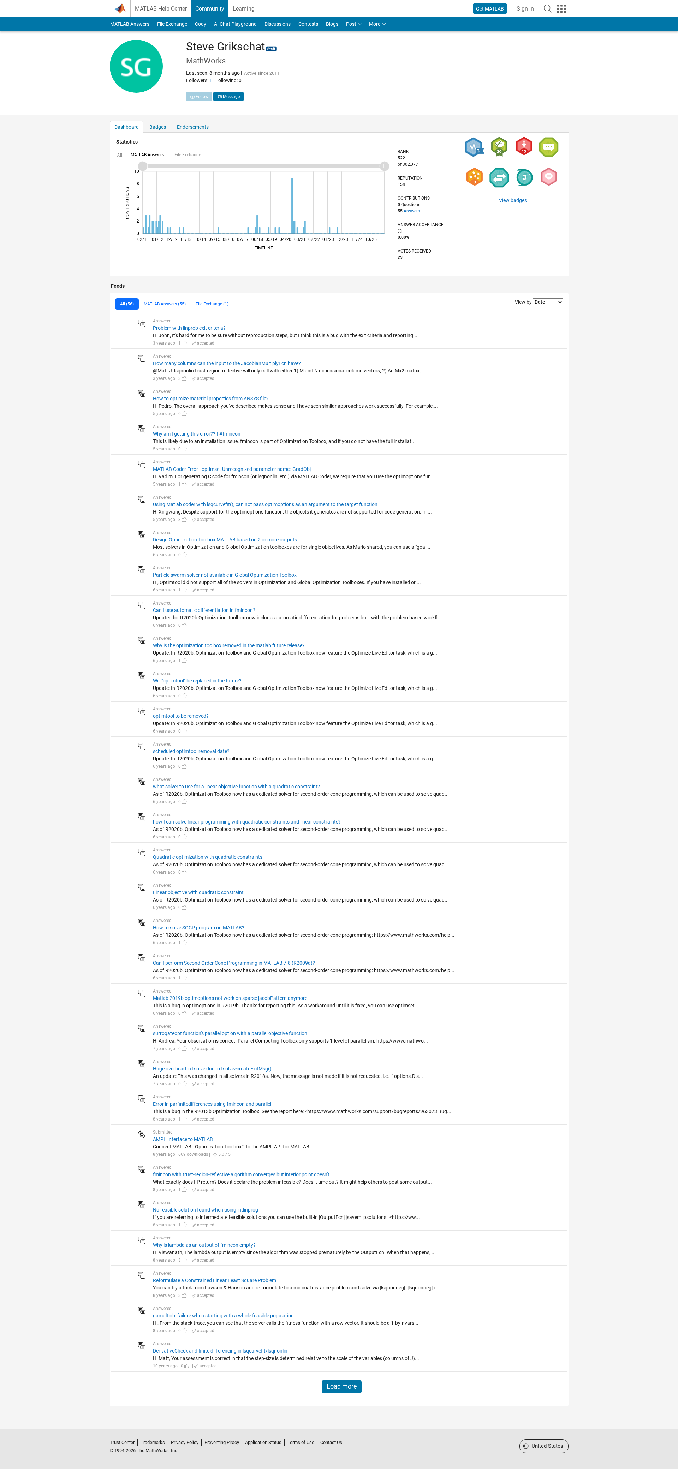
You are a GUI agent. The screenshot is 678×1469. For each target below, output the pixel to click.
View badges (513, 200)
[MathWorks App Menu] (561, 9)
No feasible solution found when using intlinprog (205, 1210)
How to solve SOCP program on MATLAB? (198, 927)
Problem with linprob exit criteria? (189, 328)
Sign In (525, 8)
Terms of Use (300, 1442)
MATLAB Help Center (161, 8)
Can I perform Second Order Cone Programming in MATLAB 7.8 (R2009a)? (234, 963)
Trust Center (122, 1442)
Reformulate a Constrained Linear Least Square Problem (214, 1280)
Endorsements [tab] (193, 127)
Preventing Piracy (221, 1442)
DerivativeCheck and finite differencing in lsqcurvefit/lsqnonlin (220, 1351)
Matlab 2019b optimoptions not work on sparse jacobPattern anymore (230, 998)
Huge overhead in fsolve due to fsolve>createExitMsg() (212, 1069)
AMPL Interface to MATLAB (183, 1139)
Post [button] (351, 24)
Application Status (263, 1442)
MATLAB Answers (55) (165, 304)
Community (209, 8)
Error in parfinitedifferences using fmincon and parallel (212, 1104)
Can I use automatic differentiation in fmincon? (204, 610)
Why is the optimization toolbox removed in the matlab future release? (229, 645)
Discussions (277, 24)
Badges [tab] (157, 127)
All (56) (127, 304)
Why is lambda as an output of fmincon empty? (204, 1245)
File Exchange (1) (212, 304)
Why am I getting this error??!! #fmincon (196, 434)
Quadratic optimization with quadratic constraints (207, 857)
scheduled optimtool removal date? (191, 751)
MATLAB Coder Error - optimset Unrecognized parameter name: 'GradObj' (232, 469)
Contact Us (331, 1442)
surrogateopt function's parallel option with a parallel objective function (230, 1033)
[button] (547, 8)
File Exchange (172, 24)
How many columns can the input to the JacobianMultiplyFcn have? (227, 363)
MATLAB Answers (129, 24)
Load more (342, 1386)
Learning (244, 8)
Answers (412, 210)
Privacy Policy (184, 1442)
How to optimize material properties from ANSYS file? (211, 398)
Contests (308, 24)
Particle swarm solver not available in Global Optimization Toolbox (225, 575)
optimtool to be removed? (181, 716)
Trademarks (153, 1442)
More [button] (374, 24)
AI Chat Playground (235, 24)
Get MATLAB (490, 9)
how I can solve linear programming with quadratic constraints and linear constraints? (247, 822)
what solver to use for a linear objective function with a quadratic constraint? (236, 786)
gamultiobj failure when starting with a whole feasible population (223, 1315)
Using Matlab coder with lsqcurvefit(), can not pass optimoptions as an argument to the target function (265, 504)
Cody (200, 24)
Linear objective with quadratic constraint (198, 892)
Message (231, 96)
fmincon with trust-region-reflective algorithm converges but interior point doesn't (241, 1174)
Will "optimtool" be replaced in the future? (197, 681)
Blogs (332, 24)
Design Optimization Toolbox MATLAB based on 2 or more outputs (225, 539)
